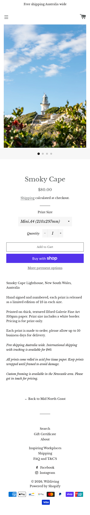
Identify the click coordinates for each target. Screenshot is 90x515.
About (45, 439)
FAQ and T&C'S (45, 459)
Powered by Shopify (45, 486)
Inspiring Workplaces (45, 448)
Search (45, 429)
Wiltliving (51, 481)
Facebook (46, 467)
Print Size (45, 212)
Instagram (47, 473)
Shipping (28, 198)
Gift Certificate (45, 434)
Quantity (33, 233)
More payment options (45, 268)
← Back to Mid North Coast (45, 399)
